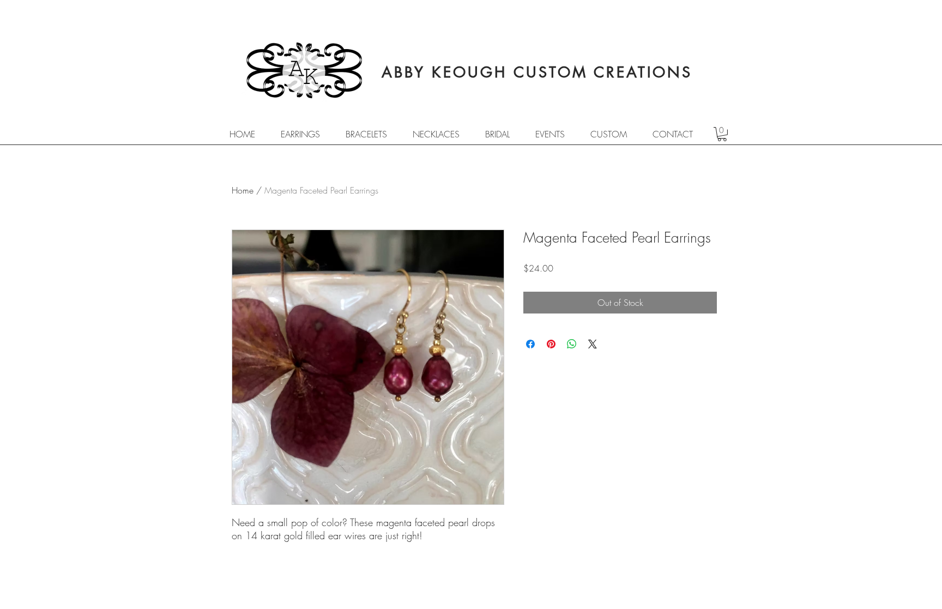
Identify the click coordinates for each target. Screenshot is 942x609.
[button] (722, 134)
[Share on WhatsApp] (571, 344)
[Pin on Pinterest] (551, 344)
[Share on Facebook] (530, 344)
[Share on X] (592, 344)
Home (242, 190)
